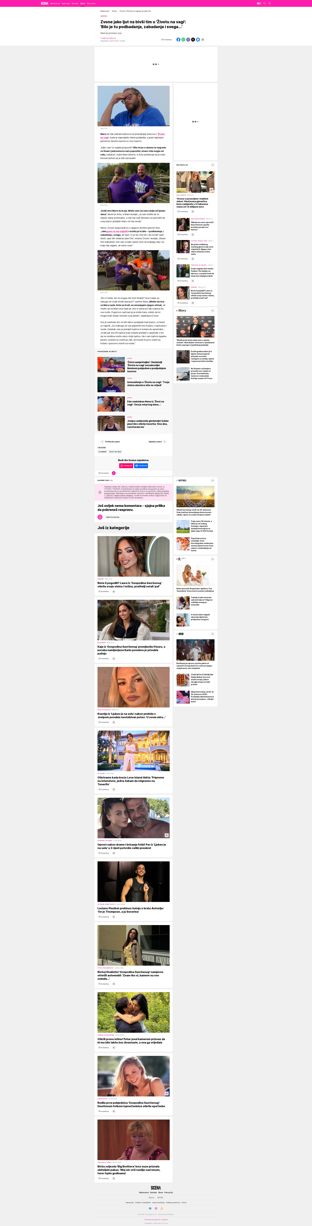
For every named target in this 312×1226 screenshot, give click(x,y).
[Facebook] (150, 1208)
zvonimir (102, 452)
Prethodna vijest (112, 442)
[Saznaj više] (212, 311)
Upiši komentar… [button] (113, 517)
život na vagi (115, 452)
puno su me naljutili (117, 231)
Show (114, 11)
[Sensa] (160, 1197)
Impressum (130, 1202)
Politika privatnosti (173, 1202)
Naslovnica (104, 11)
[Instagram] (156, 1208)
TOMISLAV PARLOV (108, 38)
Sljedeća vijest (155, 442)
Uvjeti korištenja (158, 1202)
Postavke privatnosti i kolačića (156, 1220)
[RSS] (161, 1208)
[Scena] (44, 3)
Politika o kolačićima (143, 1202)
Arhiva (183, 1202)
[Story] (151, 1197)
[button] (166, 40)
